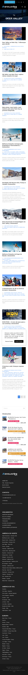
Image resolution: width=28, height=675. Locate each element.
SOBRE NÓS (5, 480)
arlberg (6, 260)
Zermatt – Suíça (5, 658)
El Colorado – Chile (6, 599)
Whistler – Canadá (6, 578)
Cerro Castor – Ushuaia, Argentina (9, 593)
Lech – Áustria (5, 637)
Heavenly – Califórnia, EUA (7, 548)
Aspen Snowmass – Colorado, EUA (9, 535)
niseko (3, 261)
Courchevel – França (6, 633)
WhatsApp (5, 500)
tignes (9, 154)
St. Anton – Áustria (6, 648)
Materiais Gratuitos (6, 487)
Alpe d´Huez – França (6, 618)
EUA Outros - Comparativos (10, 46)
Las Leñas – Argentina (7, 604)
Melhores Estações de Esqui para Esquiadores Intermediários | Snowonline (12, 145)
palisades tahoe (16, 295)
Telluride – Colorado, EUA (7, 574)
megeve (6, 375)
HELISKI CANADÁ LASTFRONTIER (9, 527)
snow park (4, 228)
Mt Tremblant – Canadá (7, 563)
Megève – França (6, 645)
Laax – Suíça (5, 635)
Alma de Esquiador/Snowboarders (12, 258)
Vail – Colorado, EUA (6, 576)
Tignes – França (5, 650)
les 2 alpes (16, 188)
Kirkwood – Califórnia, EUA (7, 559)
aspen (10, 260)
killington (21, 327)
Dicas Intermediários (9, 149)
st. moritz (8, 261)
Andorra (4, 620)
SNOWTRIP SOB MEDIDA (7, 514)
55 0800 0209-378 (7, 497)
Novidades (6, 186)
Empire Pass (22, 227)
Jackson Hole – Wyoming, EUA (8, 550)
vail (3, 296)
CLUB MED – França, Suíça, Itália (9, 630)
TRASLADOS (5, 521)
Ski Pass (6, 78)
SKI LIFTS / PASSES (6, 516)
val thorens (22, 188)
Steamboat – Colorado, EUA (8, 572)
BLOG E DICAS (5, 485)
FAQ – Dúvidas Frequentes (7, 482)
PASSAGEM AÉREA (6, 518)
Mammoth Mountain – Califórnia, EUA (10, 561)
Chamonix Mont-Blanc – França (8, 628)
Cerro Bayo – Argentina (7, 591)
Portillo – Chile (5, 608)
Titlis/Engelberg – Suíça (7, 652)
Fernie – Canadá (5, 546)
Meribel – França (5, 643)
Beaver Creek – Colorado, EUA (8, 540)
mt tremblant (10, 328)
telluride (22, 295)
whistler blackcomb (12, 189)
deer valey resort (8, 227)
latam (11, 79)
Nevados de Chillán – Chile (7, 606)
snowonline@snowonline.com (9, 494)
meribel (11, 375)
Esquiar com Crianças (9, 370)
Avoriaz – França (5, 622)
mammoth (4, 328)
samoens (22, 375)
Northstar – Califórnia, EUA (7, 565)
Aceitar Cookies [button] (18, 341)
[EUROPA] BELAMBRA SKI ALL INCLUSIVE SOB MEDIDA (16, 439)
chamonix (9, 327)
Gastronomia (7, 292)
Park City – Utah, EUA (6, 569)
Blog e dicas (21, 46)
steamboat (4, 154)
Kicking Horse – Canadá (7, 555)
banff (5, 188)
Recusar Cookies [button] (9, 341)
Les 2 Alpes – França (6, 641)
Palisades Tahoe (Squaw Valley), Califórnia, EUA (12, 567)
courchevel (10, 372)
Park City (12, 49)
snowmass (23, 153)
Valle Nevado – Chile (6, 610)
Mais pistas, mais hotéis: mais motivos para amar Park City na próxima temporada (12, 109)
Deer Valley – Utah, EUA (7, 544)
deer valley (7, 49)
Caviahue (4, 589)
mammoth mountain (15, 153)
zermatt (10, 263)
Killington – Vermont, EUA (7, 557)
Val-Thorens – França (6, 656)
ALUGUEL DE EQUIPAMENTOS (8, 523)
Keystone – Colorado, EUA (7, 552)
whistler (18, 154)
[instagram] (23, 2)
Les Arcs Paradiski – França (8, 639)
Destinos (4, 47)
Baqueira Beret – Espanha (7, 624)
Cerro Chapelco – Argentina (8, 595)
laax (9, 153)
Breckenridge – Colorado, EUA (8, 542)
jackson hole (21, 260)
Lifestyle (8, 259)
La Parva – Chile (5, 601)
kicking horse (8, 295)
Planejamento (18, 78)
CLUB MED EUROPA (6, 525)
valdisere (13, 154)
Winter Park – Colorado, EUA (8, 580)
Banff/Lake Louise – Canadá (8, 537)
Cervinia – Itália (5, 626)
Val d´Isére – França (6, 654)
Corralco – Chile (5, 597)
